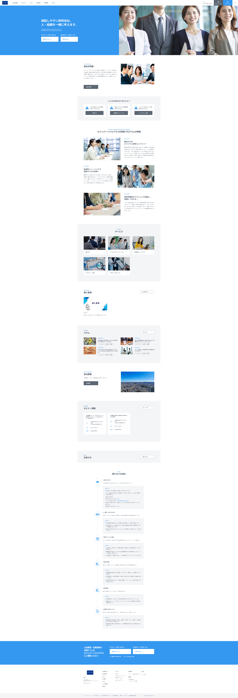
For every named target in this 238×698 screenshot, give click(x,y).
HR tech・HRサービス (119, 680)
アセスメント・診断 (118, 678)
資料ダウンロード (218, 3)
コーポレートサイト (87, 695)
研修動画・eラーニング (119, 677)
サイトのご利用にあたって (96, 695)
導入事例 (38, 3)
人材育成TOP (105, 671)
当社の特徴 (15, 3)
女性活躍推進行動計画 (132, 695)
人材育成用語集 (131, 679)
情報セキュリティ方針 (123, 695)
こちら (117, 498)
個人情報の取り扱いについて (106, 695)
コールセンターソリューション (120, 675)
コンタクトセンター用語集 (132, 681)
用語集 (129, 677)
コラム (31, 3)
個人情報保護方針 (116, 695)
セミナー (54, 3)
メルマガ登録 (143, 674)
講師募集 (142, 671)
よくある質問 (104, 683)
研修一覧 (116, 673)
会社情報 (46, 3)
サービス (23, 3)
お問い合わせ (227, 3)
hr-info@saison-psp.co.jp (123, 500)
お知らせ (104, 686)
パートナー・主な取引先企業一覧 (133, 673)
